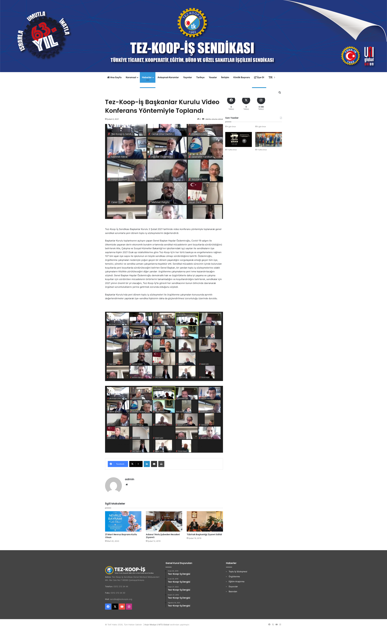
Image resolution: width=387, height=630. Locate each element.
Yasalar (213, 77)
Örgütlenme (234, 576)
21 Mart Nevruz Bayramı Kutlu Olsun (121, 536)
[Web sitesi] (126, 484)
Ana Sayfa (116, 77)
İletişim (225, 77)
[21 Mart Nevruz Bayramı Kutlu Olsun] (123, 521)
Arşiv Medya (150, 624)
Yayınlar (187, 77)
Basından (233, 591)
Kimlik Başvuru (241, 77)
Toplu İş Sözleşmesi (238, 571)
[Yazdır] (161, 464)
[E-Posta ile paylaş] (154, 464)
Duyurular (233, 586)
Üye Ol (260, 77)
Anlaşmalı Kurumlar (168, 77)
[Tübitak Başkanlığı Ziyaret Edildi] (205, 521)
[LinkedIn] (147, 464)
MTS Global (163, 624)
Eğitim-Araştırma (236, 581)
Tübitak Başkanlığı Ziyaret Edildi (204, 534)
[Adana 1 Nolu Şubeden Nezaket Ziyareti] (164, 521)
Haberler (147, 77)
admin (129, 479)
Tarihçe (200, 77)
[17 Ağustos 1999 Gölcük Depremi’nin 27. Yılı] (238, 139)
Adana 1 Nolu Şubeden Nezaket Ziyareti (163, 536)
